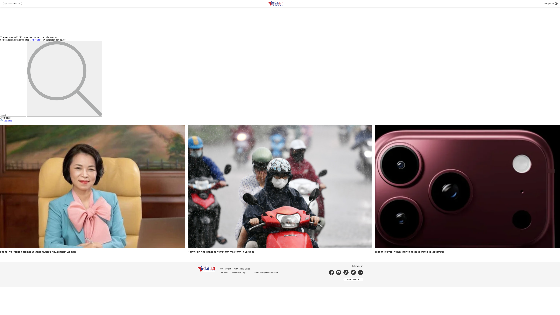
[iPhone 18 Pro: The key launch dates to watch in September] (467, 186)
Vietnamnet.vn (13, 3)
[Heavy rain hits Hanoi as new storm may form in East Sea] (280, 186)
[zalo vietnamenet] (360, 272)
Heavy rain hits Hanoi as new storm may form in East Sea (221, 251)
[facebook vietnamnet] (331, 272)
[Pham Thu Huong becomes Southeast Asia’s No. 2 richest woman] (92, 186)
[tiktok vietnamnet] (346, 272)
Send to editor (353, 279)
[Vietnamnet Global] (282, 5)
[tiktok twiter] (353, 272)
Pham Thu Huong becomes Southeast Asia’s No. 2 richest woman (38, 251)
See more (7, 120)
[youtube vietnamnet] (338, 272)
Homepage (35, 39)
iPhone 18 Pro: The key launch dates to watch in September (409, 251)
